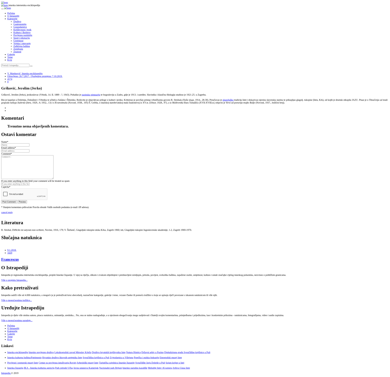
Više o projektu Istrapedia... (14, 280)
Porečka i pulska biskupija (146, 357)
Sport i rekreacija (21, 38)
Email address (8, 148)
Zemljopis (18, 49)
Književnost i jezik (22, 29)
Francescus (10, 259)
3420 (9, 253)
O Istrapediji (13, 16)
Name (4, 142)
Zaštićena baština (21, 46)
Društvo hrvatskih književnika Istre (109, 352)
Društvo (17, 21)
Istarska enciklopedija (17, 352)
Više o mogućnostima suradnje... (16, 320)
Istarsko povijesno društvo (41, 352)
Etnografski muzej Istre (171, 357)
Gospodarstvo (20, 27)
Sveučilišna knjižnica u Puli (96, 357)
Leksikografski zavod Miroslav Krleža (72, 352)
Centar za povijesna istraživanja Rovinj (57, 362)
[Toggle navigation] (2, 8)
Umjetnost (18, 40)
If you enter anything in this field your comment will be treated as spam (35, 181)
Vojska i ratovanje (22, 43)
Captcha (5, 187)
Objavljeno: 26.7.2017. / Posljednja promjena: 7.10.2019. (34, 76)
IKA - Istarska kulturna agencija (39, 368)
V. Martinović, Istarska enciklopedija (25, 73)
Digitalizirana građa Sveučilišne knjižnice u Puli (187, 352)
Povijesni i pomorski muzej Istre (22, 362)
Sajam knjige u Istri (175, 362)
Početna (11, 13)
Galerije (11, 54)
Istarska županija (15, 368)
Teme (10, 57)
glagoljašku (228, 100)
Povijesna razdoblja (22, 35)
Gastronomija (19, 24)
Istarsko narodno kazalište (134, 368)
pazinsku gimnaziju (91, 94)
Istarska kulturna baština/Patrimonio (24, 357)
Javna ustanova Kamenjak (86, 368)
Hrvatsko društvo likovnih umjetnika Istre (62, 357)
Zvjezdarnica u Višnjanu (121, 357)
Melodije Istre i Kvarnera (160, 368)
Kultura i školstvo (21, 32)
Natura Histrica (133, 352)
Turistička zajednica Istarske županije (117, 362)
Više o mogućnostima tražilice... (16, 300)
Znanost (17, 51)
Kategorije (12, 18)
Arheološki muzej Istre (87, 362)
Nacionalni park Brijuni (110, 368)
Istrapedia (6, 373)
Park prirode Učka (64, 368)
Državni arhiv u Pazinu (152, 352)
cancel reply (7, 212)
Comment (6, 153)
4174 (9, 79)
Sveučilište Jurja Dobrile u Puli (150, 362)
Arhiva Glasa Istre (181, 368)
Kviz (9, 60)
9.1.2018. (11, 250)
